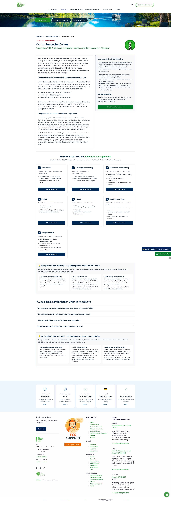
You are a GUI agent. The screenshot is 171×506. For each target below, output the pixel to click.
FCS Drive (38, 480)
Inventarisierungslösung (96, 475)
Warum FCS (93, 459)
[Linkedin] (40, 468)
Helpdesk (92, 481)
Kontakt (92, 422)
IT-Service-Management (96, 484)
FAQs (91, 469)
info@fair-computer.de (41, 462)
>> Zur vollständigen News (120, 443)
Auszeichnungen (94, 461)
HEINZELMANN (94, 446)
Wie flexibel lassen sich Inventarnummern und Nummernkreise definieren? (85, 314)
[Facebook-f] (36, 468)
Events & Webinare (95, 431)
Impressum (45, 499)
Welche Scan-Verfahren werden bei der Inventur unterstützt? (85, 320)
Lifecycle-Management (52, 36)
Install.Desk (93, 449)
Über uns (92, 456)
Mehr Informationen (52, 189)
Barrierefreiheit (93, 465)
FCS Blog (92, 437)
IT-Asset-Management (95, 477)
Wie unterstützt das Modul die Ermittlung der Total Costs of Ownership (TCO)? (85, 308)
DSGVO (92, 486)
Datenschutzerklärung (65, 499)
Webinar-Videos (98, 433)
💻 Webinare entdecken (162, 254)
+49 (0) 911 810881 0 (41, 457)
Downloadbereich (94, 424)
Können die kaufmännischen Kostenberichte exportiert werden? (85, 326)
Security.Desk (93, 451)
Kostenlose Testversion (96, 426)
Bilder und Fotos (94, 467)
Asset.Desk (39, 36)
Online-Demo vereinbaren (96, 429)
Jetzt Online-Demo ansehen (115, 107)
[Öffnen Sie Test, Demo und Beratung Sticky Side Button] (166, 494)
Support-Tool (126, 499)
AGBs (85, 499)
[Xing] (44, 468)
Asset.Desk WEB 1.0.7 (119, 477)
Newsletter (92, 435)
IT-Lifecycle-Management (96, 479)
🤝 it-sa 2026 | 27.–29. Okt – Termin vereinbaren (156, 249)
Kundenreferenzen (94, 463)
